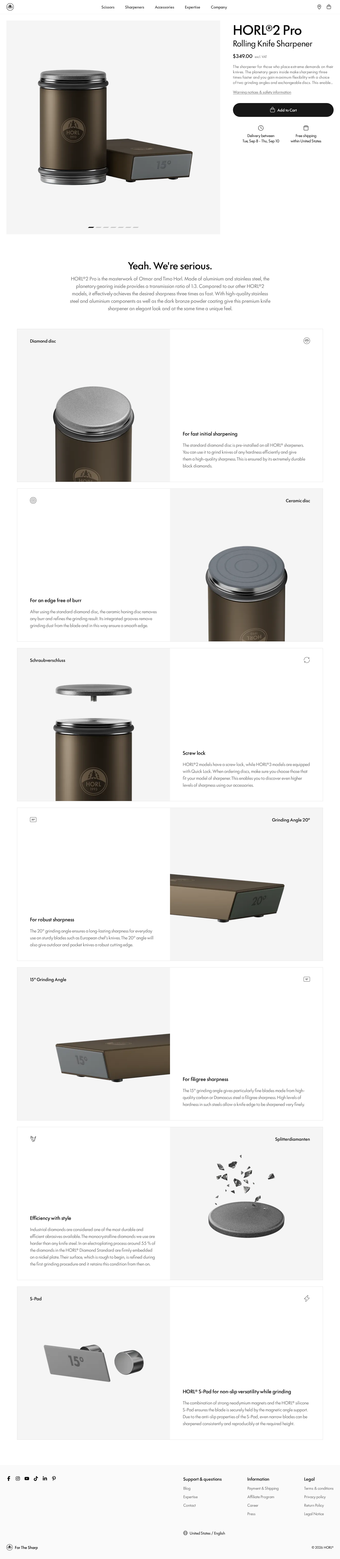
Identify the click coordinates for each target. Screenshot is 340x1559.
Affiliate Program (260, 1496)
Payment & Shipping (263, 1488)
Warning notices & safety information (262, 92)
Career (252, 1505)
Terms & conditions (319, 1488)
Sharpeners (134, 7)
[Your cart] (329, 7)
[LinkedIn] (44, 1478)
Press (251, 1513)
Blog (186, 1488)
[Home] (10, 7)
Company (219, 7)
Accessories (164, 7)
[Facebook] (8, 1478)
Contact (189, 1505)
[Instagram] (17, 1478)
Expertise (192, 7)
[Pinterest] (53, 1478)
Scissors (107, 7)
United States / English (207, 1533)
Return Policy (314, 1505)
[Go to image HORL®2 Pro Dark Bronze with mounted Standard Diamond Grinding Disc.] (106, 227)
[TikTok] (35, 1478)
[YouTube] (26, 1478)
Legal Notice (314, 1513)
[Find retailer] (319, 7)
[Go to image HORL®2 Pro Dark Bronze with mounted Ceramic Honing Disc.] (113, 227)
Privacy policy (315, 1496)
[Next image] (166, 127)
